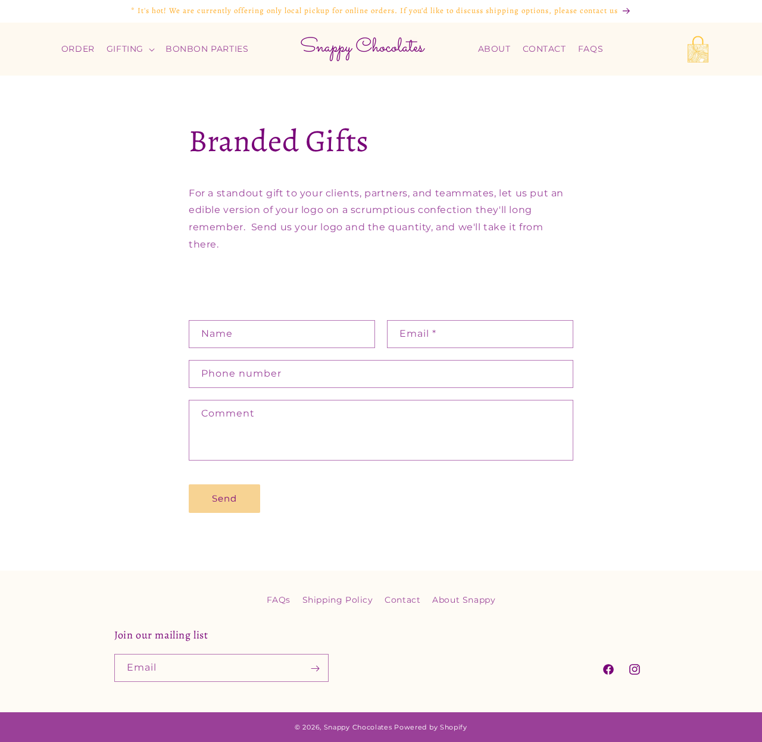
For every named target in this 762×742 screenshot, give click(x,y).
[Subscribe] (315, 668)
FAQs (279, 599)
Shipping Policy (337, 599)
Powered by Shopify (430, 727)
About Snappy (463, 599)
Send (224, 498)
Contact (402, 599)
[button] (130, 48)
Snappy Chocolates (358, 727)
